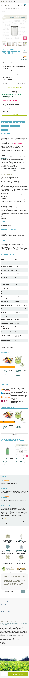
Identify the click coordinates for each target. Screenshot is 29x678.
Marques (13, 1)
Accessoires (14, 126)
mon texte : (5, 68)
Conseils (21, 540)
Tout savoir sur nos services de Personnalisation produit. (14, 169)
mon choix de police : (7, 77)
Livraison (4, 126)
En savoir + (7, 587)
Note (2, 480)
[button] (12, 434)
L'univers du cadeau (21, 550)
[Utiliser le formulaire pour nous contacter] (9, 1)
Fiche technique (18, 122)
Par (4, 482)
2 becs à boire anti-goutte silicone (18, 372)
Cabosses (7, 561)
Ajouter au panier (19, 674)
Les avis (4, 130)
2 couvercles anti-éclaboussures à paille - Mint (7, 371)
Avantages (8, 550)
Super (2, 489)
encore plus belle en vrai (7, 506)
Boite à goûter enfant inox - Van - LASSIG (5, 461)
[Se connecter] (22, 5)
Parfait (2, 499)
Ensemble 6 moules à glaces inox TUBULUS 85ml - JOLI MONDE (18, 463)
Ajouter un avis (23, 59)
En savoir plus (6, 122)
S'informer (21, 561)
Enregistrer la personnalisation (14, 87)
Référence (4, 56)
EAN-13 (3, 347)
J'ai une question (14, 114)
